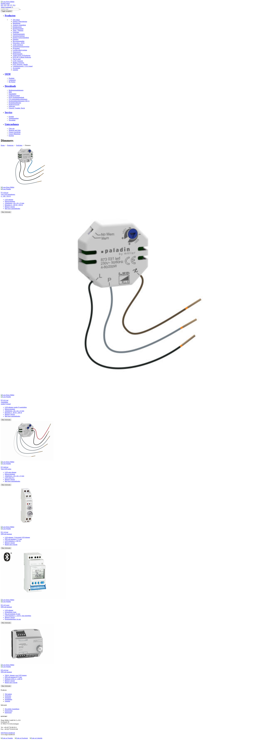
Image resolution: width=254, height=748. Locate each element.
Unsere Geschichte (15, 132)
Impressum (8, 712)
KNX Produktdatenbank (16, 97)
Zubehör (15, 70)
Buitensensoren (17, 54)
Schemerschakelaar (19, 36)
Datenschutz (9, 711)
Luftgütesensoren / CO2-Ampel (23, 66)
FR (8, 5)
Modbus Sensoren (18, 62)
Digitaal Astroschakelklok (21, 37)
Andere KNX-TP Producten (21, 55)
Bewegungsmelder (18, 41)
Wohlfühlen (8, 699)
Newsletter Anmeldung (12, 709)
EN (5, 5)
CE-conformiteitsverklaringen (18, 99)
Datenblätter (12, 94)
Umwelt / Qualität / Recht (17, 108)
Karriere (11, 135)
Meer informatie (6, 212)
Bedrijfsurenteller (18, 28)
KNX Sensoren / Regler (20, 64)
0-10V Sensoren (18, 61)
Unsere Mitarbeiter (14, 134)
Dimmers (15, 39)
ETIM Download (14, 95)
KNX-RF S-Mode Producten (22, 57)
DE (2, 5)
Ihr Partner (12, 82)
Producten (10, 145)
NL (14, 5)
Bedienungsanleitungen (16, 90)
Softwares (12, 106)
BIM (10, 92)
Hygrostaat (16, 48)
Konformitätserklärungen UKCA (19, 101)
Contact (7, 3)
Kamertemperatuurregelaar (21, 46)
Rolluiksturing (17, 27)
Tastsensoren (17, 52)
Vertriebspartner (14, 118)
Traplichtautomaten (19, 34)
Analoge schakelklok (19, 25)
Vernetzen (8, 697)
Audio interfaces (18, 45)
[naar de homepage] (7, 1)
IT (11, 5)
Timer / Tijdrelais (18, 30)
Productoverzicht (14, 104)
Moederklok (16, 23)
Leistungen (12, 80)
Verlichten (19, 145)
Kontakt (11, 116)
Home (3, 3)
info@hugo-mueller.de (8, 733)
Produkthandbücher (15, 103)
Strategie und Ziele (15, 130)
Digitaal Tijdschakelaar (20, 21)
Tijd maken (8, 694)
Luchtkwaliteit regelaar (20, 50)
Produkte (11, 78)
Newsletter (12, 120)
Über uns (11, 128)
